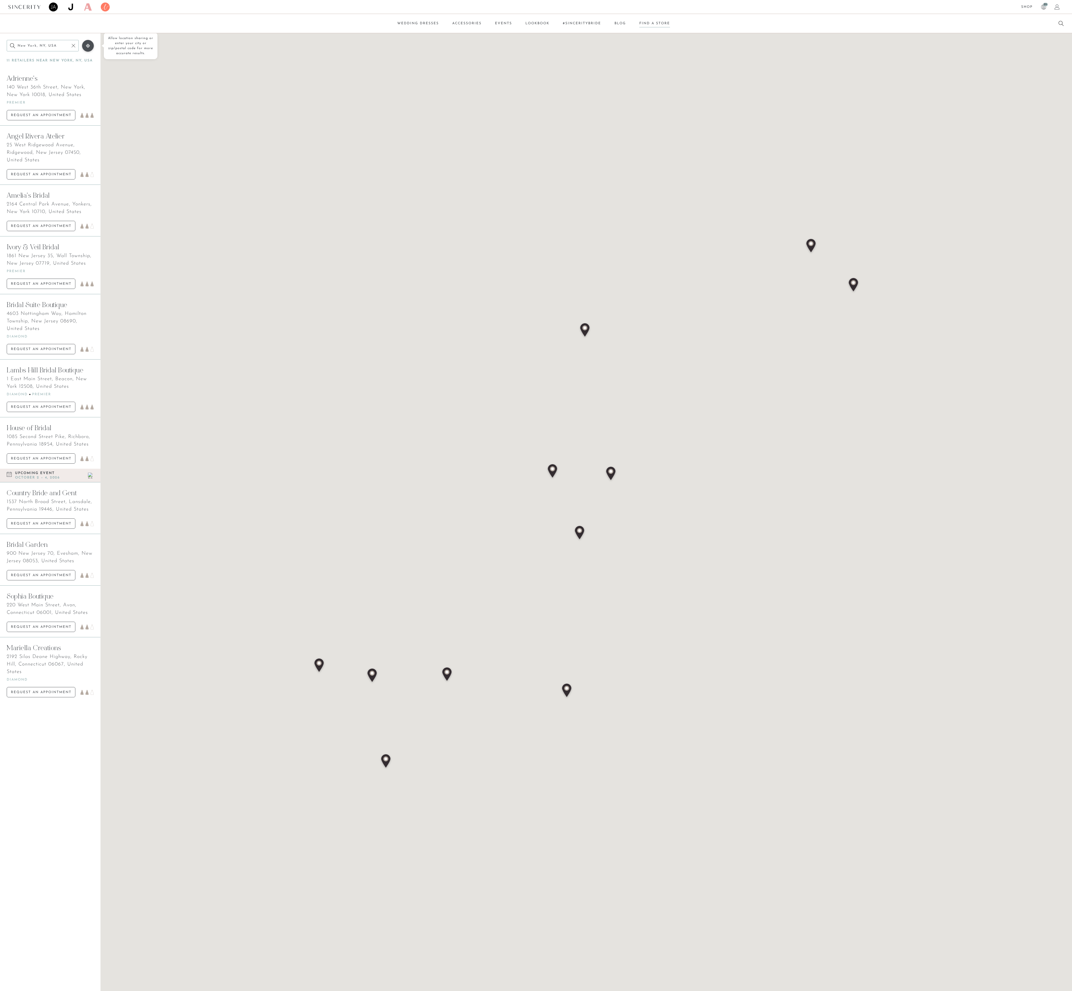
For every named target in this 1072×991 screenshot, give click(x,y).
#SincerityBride (582, 23)
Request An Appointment (41, 115)
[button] (579, 533)
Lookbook (537, 23)
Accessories (467, 23)
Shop (1027, 7)
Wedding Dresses (418, 23)
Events (503, 23)
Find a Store (654, 23)
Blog (620, 23)
